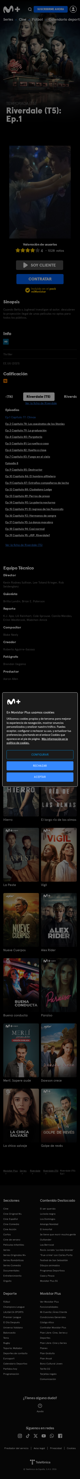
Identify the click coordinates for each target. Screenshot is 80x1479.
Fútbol (37, 19)
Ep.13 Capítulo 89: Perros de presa (27, 496)
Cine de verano (11, 1239)
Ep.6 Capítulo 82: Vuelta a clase (25, 450)
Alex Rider (48, 950)
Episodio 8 (11, 463)
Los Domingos (47, 1219)
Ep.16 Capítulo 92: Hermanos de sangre (30, 515)
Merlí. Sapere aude (17, 1080)
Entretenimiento (12, 1275)
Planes (43, 1348)
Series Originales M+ (14, 1255)
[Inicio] (11, 9)
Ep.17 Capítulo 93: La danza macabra (29, 522)
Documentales (11, 1270)
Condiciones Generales (53, 1317)
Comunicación (48, 1379)
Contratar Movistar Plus (53, 1327)
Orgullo (7, 1280)
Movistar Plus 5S (49, 1280)
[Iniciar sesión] (73, 9)
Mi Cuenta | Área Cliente (53, 1312)
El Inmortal (46, 1229)
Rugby (6, 1343)
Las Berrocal (47, 1244)
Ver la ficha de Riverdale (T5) (23, 545)
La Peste (9, 885)
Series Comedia (12, 1265)
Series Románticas (13, 1260)
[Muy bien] (37, 250)
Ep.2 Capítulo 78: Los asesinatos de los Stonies (35, 423)
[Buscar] (30, 9)
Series (8, 19)
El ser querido (48, 1208)
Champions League (14, 1306)
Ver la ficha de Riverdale (41, 403)
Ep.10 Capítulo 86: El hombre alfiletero (30, 476)
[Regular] (27, 250)
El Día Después (11, 1322)
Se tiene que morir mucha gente (58, 1234)
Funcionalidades (49, 1306)
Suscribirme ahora (50, 9)
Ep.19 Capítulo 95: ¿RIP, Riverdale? (27, 535)
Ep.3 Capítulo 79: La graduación (26, 430)
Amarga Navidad (49, 1224)
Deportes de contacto (15, 1353)
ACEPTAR (40, 776)
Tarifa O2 (45, 1368)
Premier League (12, 1317)
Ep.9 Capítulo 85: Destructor (23, 469)
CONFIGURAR (40, 754)
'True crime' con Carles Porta (56, 1255)
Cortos (7, 1234)
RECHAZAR (40, 765)
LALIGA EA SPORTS (13, 1312)
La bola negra (47, 1213)
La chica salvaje (15, 1146)
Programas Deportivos (52, 1270)
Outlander (45, 1239)
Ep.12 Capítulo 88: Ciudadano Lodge (28, 489)
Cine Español (10, 1219)
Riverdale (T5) (38, 396)
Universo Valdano (13, 1327)
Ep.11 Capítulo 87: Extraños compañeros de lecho (37, 482)
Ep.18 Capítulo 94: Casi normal (25, 528)
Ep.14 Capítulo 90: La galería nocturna (30, 502)
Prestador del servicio (16, 1448)
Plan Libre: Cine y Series (53, 1343)
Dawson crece (51, 1080)
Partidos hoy (10, 1368)
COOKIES (71, 1448)
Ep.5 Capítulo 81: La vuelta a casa (27, 443)
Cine (22, 19)
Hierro (8, 820)
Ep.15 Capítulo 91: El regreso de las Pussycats (34, 509)
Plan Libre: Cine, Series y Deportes (53, 1335)
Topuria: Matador (12, 1348)
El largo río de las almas (58, 820)
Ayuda (40, 1411)
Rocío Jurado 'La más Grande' (56, 1250)
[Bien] (32, 250)
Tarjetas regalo (48, 1374)
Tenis (6, 1337)
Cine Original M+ (12, 1213)
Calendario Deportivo (15, 1363)
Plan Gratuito (47, 1353)
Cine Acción (9, 1229)
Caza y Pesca (47, 1275)
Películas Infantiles (13, 1244)
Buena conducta (15, 1015)
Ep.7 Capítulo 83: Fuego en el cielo (27, 456)
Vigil (44, 885)
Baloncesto (9, 1332)
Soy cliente (43, 265)
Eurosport (8, 1358)
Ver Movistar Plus (49, 1301)
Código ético (47, 1322)
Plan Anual (46, 1358)
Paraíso (46, 1015)
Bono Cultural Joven (51, 1363)
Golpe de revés (52, 1146)
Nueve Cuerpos (14, 950)
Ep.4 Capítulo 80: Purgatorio (23, 436)
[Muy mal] (18, 250)
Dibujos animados (50, 1265)
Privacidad (56, 1448)
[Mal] (23, 250)
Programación (11, 1374)
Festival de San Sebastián (54, 1260)
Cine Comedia (11, 1224)
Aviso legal (39, 1448)
